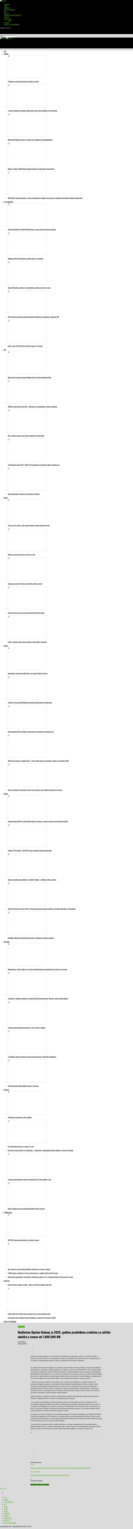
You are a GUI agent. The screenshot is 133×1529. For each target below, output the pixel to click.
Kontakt (6, 17)
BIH (5, 12)
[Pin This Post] (68, 1351)
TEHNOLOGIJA (8, 1212)
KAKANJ (7, 8)
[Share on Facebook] (68, 1347)
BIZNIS (6, 794)
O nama (6, 23)
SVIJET (6, 13)
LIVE (5, 6)
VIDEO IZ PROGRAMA (11, 24)
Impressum (8, 19)
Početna (7, 4)
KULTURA (6, 942)
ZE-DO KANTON (9, 10)
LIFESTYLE (7, 1281)
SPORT (6, 646)
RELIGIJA (6, 1090)
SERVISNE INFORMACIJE (13, 15)
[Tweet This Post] (68, 1349)
